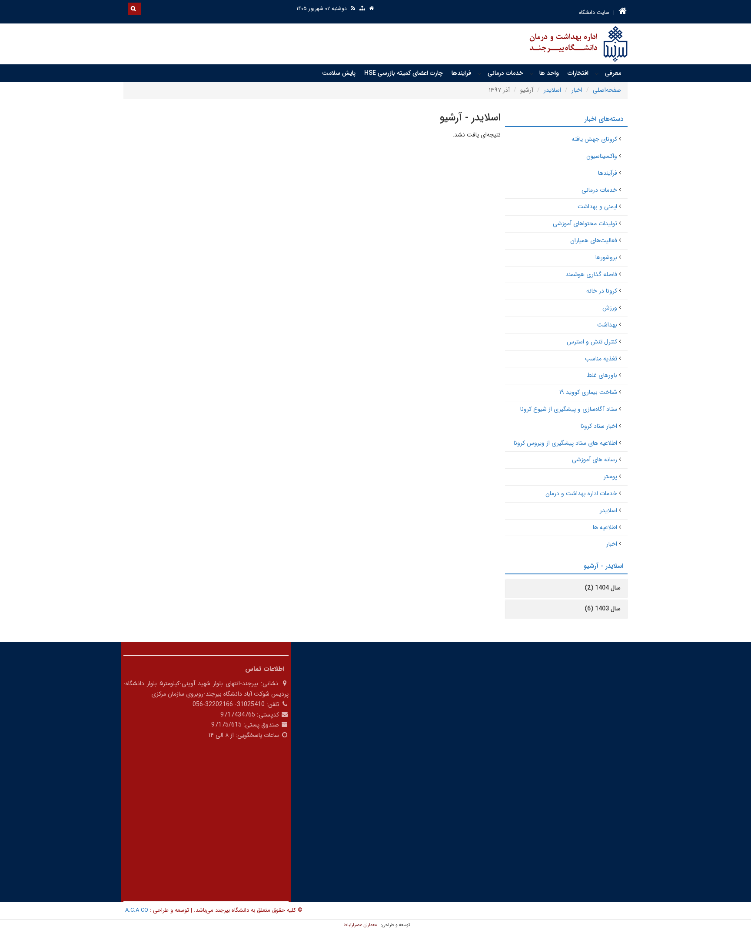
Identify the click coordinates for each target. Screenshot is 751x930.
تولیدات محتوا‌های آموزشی (585, 223)
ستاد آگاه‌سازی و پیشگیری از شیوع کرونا (568, 409)
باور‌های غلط (602, 375)
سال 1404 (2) (603, 588)
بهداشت (607, 325)
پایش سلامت (339, 73)
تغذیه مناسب (601, 358)
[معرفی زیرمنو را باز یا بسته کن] (597, 73)
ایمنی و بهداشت (597, 206)
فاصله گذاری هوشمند (591, 274)
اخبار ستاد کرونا (599, 426)
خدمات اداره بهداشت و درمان (581, 493)
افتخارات (578, 73)
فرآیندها (607, 173)
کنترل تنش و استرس (592, 342)
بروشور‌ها (606, 257)
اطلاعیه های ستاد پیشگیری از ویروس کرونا (565, 443)
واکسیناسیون (601, 156)
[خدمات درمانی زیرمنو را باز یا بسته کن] (479, 73)
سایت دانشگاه (594, 12)
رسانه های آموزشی (594, 459)
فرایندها (461, 73)
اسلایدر (552, 90)
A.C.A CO (136, 910)
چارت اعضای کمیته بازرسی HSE (403, 73)
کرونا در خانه (601, 291)
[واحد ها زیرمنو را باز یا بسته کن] (531, 73)
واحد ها (549, 73)
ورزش (609, 308)
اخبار (577, 90)
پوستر (610, 476)
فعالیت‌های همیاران (593, 240)
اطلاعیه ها (605, 527)
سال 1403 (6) (603, 608)
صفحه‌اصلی (607, 90)
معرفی (613, 73)
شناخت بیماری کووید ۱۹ (588, 392)
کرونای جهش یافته (594, 139)
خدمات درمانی (505, 73)
